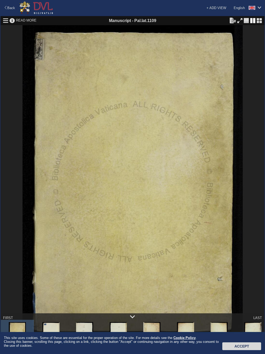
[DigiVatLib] (36, 13)
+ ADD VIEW (216, 8)
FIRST (8, 318)
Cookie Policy (184, 338)
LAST (257, 318)
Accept (241, 346)
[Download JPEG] (232, 20)
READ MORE (26, 20)
